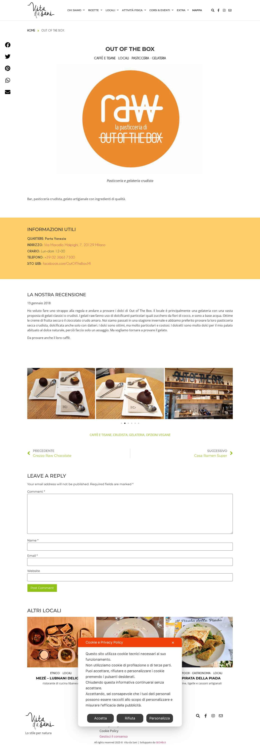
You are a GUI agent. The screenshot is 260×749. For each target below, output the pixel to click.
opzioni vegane (158, 435)
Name (32, 540)
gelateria (136, 435)
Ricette (93, 10)
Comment (36, 491)
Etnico (55, 673)
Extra (181, 10)
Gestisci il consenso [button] (114, 736)
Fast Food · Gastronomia (193, 673)
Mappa (197, 10)
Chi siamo (74, 10)
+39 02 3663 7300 (60, 257)
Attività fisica (132, 10)
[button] (31, 391)
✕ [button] (172, 643)
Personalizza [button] (159, 718)
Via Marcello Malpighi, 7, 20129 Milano (74, 245)
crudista (120, 435)
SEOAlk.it (161, 742)
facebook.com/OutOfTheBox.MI (67, 263)
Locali (110, 10)
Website (33, 571)
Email (32, 555)
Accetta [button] (100, 718)
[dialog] (130, 682)
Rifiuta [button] (130, 718)
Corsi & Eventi (159, 10)
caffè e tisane (101, 435)
